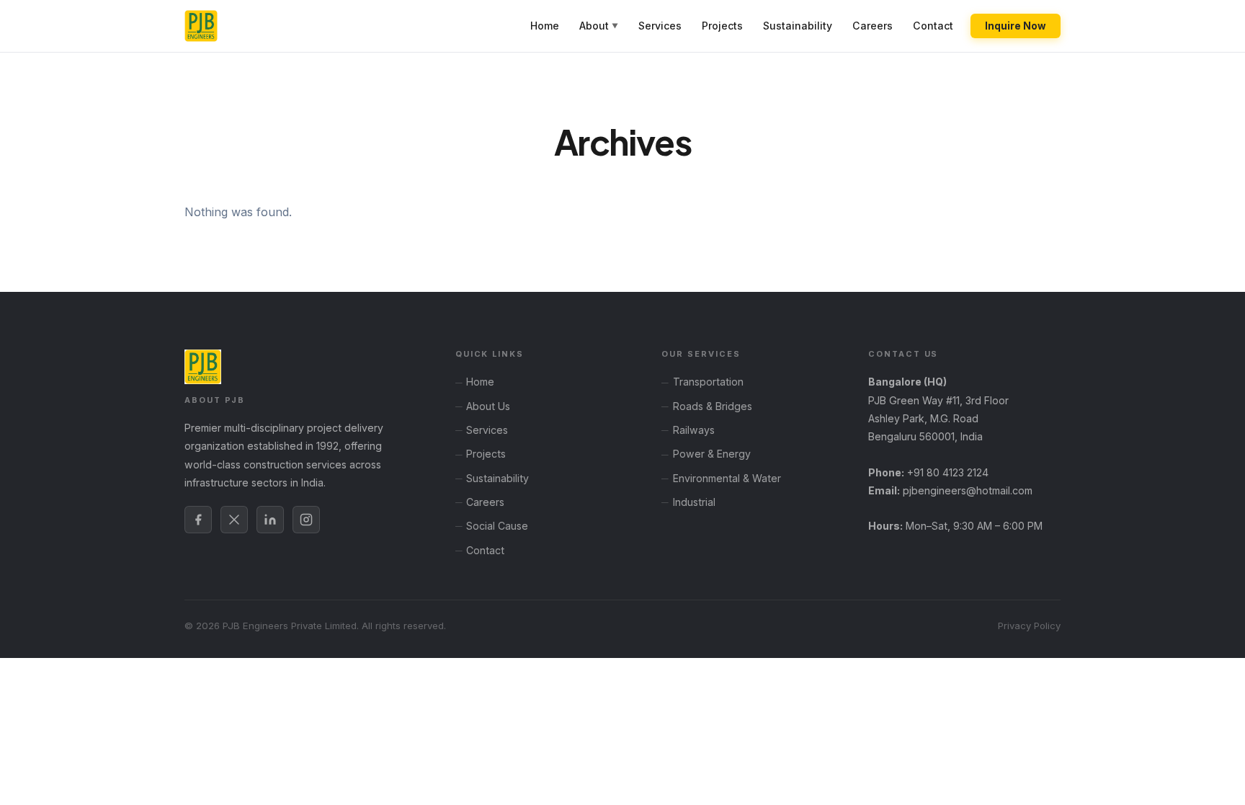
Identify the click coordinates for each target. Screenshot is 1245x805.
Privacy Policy (1029, 625)
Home (544, 25)
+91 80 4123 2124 (948, 472)
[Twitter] (234, 519)
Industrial (694, 502)
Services (660, 25)
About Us (488, 406)
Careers (872, 25)
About (598, 25)
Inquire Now (1015, 26)
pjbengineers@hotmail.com (967, 490)
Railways (694, 430)
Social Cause (497, 526)
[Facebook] (198, 519)
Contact (933, 25)
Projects (722, 25)
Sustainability (797, 25)
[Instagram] (306, 519)
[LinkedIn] (270, 519)
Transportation (708, 381)
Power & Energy (712, 454)
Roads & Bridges (712, 406)
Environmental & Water (727, 478)
